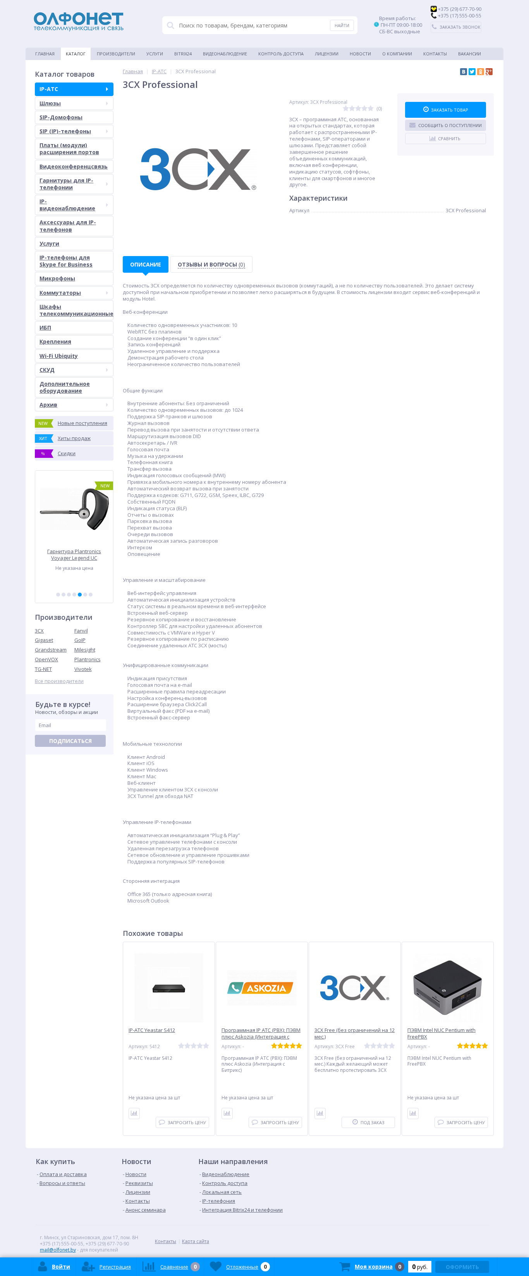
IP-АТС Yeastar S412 (152, 1030)
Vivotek (83, 669)
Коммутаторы (60, 292)
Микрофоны (57, 278)
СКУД (47, 369)
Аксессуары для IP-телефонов (68, 225)
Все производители (59, 681)
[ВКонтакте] (463, 71)
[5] (80, 595)
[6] (85, 595)
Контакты (435, 54)
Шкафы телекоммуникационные (76, 310)
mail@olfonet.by (58, 1250)
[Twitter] (472, 71)
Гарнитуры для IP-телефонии (66, 184)
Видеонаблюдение (225, 54)
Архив (48, 404)
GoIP (80, 639)
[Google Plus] (489, 71)
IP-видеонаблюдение (67, 205)
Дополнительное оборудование (65, 387)
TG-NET (43, 669)
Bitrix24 (183, 54)
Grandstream (51, 649)
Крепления (55, 341)
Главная (45, 54)
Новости (360, 54)
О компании (397, 54)
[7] (91, 595)
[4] (74, 595)
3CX (39, 630)
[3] (69, 595)
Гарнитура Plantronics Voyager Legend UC (74, 554)
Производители (116, 54)
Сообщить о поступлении (450, 125)
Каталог (76, 54)
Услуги (154, 54)
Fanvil (81, 630)
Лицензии (326, 54)
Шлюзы (50, 103)
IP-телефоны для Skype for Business (66, 261)
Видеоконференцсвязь (74, 166)
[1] (58, 595)
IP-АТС (49, 89)
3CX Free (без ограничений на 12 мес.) (354, 1033)
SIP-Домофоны (61, 117)
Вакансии (469, 54)
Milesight (84, 649)
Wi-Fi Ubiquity (59, 355)
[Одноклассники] (480, 71)
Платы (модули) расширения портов (69, 148)
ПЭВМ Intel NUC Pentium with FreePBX (441, 1033)
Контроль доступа (281, 54)
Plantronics (87, 659)
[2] (63, 595)
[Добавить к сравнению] (134, 1113)
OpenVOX (46, 659)
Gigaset (44, 639)
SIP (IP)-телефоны (65, 131)
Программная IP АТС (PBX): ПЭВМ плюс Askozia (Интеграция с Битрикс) (261, 1037)
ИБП (45, 327)
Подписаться (70, 741)
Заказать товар (449, 110)
